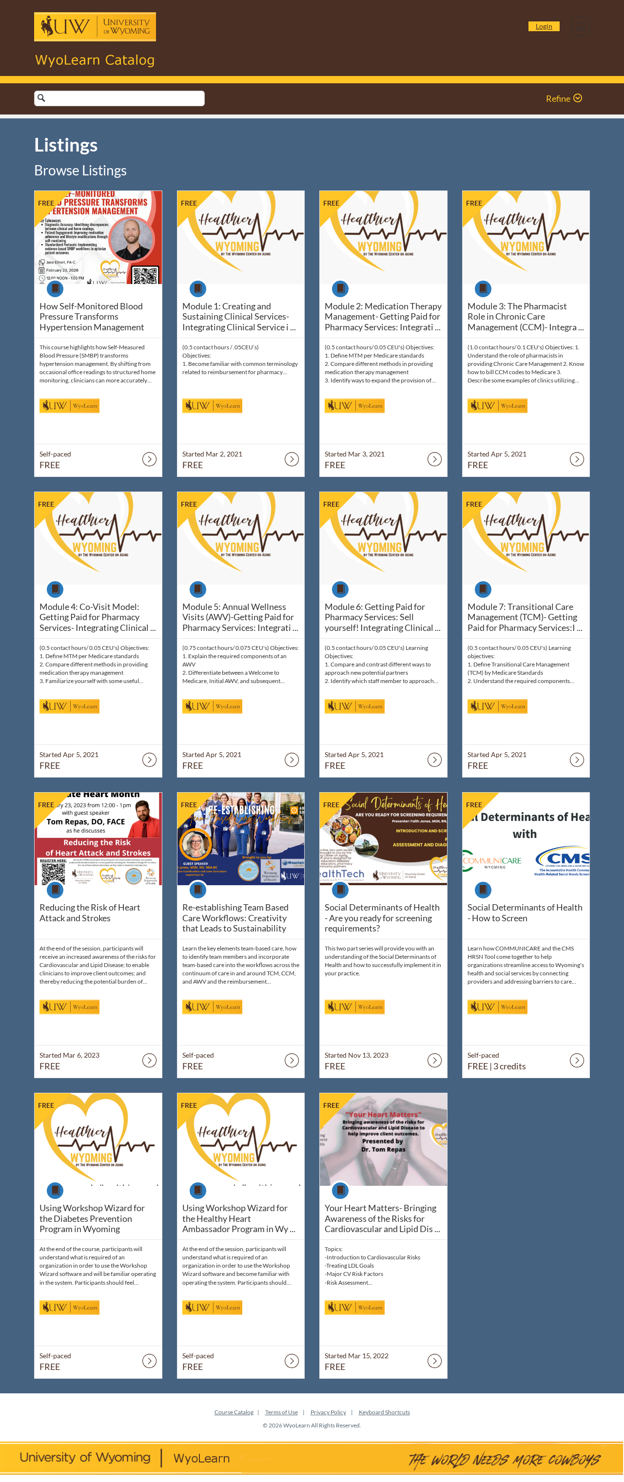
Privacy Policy (328, 1412)
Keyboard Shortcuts (384, 1412)
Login (544, 26)
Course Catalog (234, 1412)
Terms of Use (281, 1412)
